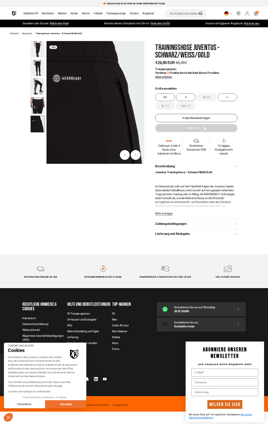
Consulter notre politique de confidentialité (29, 391)
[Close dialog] (261, 344)
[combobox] (186, 13)
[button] (8, 417)
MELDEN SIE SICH (224, 404)
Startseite (14, 33)
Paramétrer (24, 404)
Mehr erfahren (163, 77)
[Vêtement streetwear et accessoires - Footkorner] (14, 13)
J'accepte (65, 404)
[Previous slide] (125, 155)
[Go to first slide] (135, 155)
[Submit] (201, 13)
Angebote (27, 33)
